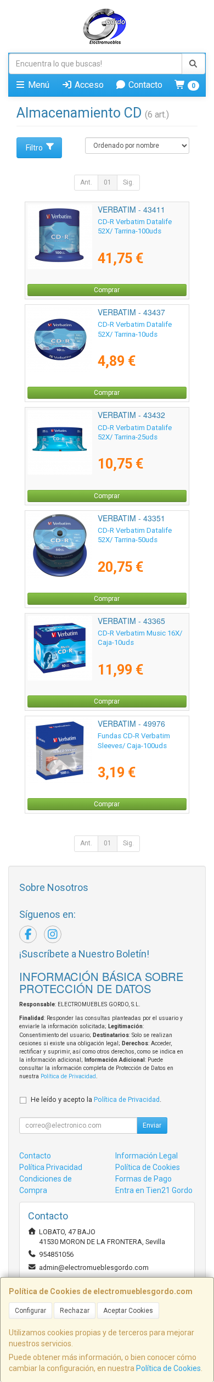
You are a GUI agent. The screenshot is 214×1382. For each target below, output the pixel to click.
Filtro (34, 147)
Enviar (152, 1125)
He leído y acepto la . (96, 1099)
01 (107, 182)
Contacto (144, 85)
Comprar (107, 290)
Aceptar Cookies (128, 1310)
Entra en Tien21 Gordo (154, 1190)
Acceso (88, 85)
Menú (37, 85)
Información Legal (146, 1155)
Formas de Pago (143, 1178)
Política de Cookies (168, 1368)
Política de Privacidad (68, 1076)
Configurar (30, 1310)
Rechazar (74, 1310)
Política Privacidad (50, 1167)
